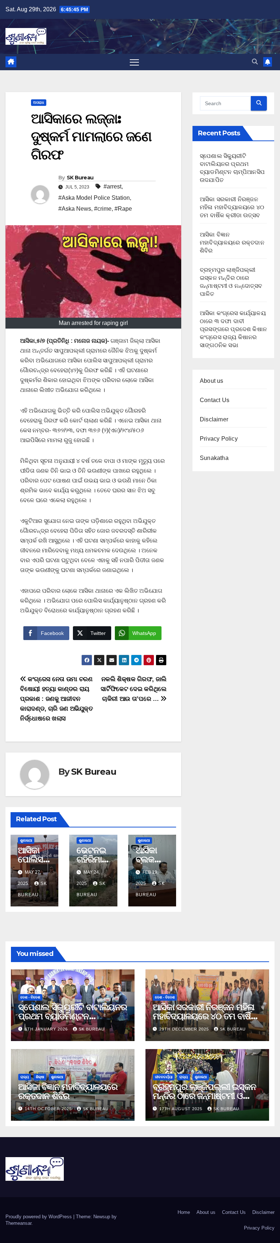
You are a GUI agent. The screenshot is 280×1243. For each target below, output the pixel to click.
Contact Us (214, 400)
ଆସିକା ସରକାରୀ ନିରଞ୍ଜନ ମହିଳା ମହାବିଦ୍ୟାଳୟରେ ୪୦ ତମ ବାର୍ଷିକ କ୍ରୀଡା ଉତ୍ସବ (232, 207)
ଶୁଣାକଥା (26, 840)
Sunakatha (214, 458)
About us (211, 381)
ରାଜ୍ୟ (24, 1077)
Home (184, 1212)
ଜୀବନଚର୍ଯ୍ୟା (163, 1077)
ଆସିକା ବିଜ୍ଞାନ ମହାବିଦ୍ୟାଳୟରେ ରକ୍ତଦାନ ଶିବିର (232, 242)
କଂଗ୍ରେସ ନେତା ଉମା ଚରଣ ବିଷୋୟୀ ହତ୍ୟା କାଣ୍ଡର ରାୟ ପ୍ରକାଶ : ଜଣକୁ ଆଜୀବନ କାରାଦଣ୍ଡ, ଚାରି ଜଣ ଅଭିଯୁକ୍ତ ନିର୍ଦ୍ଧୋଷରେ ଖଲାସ (56, 698)
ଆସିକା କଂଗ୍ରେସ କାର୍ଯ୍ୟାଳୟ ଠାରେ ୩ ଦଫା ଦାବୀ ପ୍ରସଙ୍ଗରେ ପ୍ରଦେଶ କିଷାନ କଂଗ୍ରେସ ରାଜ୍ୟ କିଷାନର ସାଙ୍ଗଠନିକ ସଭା (233, 329)
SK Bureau (80, 177)
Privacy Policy (219, 439)
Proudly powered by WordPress (39, 1216)
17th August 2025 (181, 1109)
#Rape (123, 209)
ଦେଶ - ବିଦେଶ (30, 997)
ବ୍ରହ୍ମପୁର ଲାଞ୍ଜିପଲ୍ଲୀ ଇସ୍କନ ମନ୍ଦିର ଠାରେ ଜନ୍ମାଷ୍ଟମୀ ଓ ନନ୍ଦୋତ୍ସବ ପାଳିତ (204, 1095)
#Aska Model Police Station (94, 198)
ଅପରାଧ (38, 102)
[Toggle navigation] (134, 62)
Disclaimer (214, 419)
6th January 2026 (47, 1029)
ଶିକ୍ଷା (40, 1077)
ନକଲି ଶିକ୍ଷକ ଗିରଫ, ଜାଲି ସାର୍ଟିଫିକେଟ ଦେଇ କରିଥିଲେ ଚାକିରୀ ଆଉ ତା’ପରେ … (134, 688)
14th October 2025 (49, 1109)
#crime (103, 209)
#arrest (112, 186)
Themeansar (18, 1223)
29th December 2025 (184, 1029)
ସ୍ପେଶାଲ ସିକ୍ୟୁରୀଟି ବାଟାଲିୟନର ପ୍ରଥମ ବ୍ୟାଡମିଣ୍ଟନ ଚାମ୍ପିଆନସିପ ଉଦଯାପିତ (72, 1016)
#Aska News (74, 209)
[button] (255, 62)
